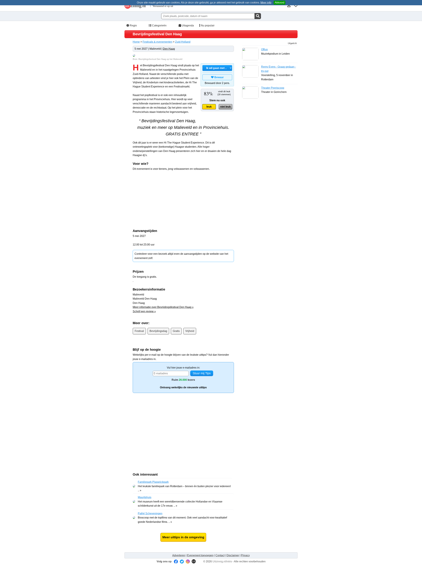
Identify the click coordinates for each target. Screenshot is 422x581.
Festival (139, 331)
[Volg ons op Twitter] (182, 561)
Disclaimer (232, 555)
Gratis (176, 331)
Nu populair (207, 25)
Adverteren (178, 555)
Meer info (265, 2)
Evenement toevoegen (200, 555)
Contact (220, 555)
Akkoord (279, 2)
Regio (133, 25)
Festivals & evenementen (157, 41)
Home (136, 41)
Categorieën (158, 25)
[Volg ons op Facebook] (176, 561)
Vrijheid (189, 331)
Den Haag (169, 48)
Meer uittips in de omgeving (183, 537)
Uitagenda (187, 25)
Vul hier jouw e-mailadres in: (183, 367)
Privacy (245, 555)
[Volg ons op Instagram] (188, 561)
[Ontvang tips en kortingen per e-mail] (194, 561)
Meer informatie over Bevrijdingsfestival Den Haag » (163, 307)
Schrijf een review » (144, 311)
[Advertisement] (160, 197)
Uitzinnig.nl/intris (222, 561)
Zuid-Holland (182, 41)
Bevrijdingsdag (158, 331)
